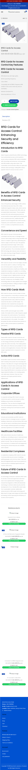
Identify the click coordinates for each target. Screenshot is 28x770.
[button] (9, 104)
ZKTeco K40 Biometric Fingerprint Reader (14, 534)
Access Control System (13, 109)
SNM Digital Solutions (14, 768)
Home (3, 718)
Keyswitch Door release (14, 517)
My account (5, 751)
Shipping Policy (6, 740)
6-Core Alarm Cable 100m (14, 677)
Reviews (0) (6, 120)
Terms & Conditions (7, 742)
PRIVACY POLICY (6, 737)
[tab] (14, 116)
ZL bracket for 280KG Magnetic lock (14, 661)
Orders (4, 754)
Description (6, 116)
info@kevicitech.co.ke (14, 8)
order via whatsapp (10, 105)
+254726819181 (10, 704)
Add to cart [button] (15, 521)
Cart (3, 723)
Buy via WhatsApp (14, 524)
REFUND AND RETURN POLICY (9, 734)
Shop (3, 721)
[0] (25, 12)
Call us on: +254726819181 (14, 3)
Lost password (6, 756)
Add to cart (13, 101)
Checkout (4, 726)
